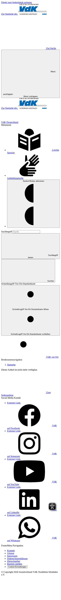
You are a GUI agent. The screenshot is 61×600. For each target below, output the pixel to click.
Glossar (10, 553)
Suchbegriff (7, 231)
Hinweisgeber (13, 561)
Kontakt (11, 550)
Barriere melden (14, 564)
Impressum (12, 556)
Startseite (11, 364)
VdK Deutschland (9, 122)
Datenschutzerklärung (17, 558)
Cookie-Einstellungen (17, 567)
